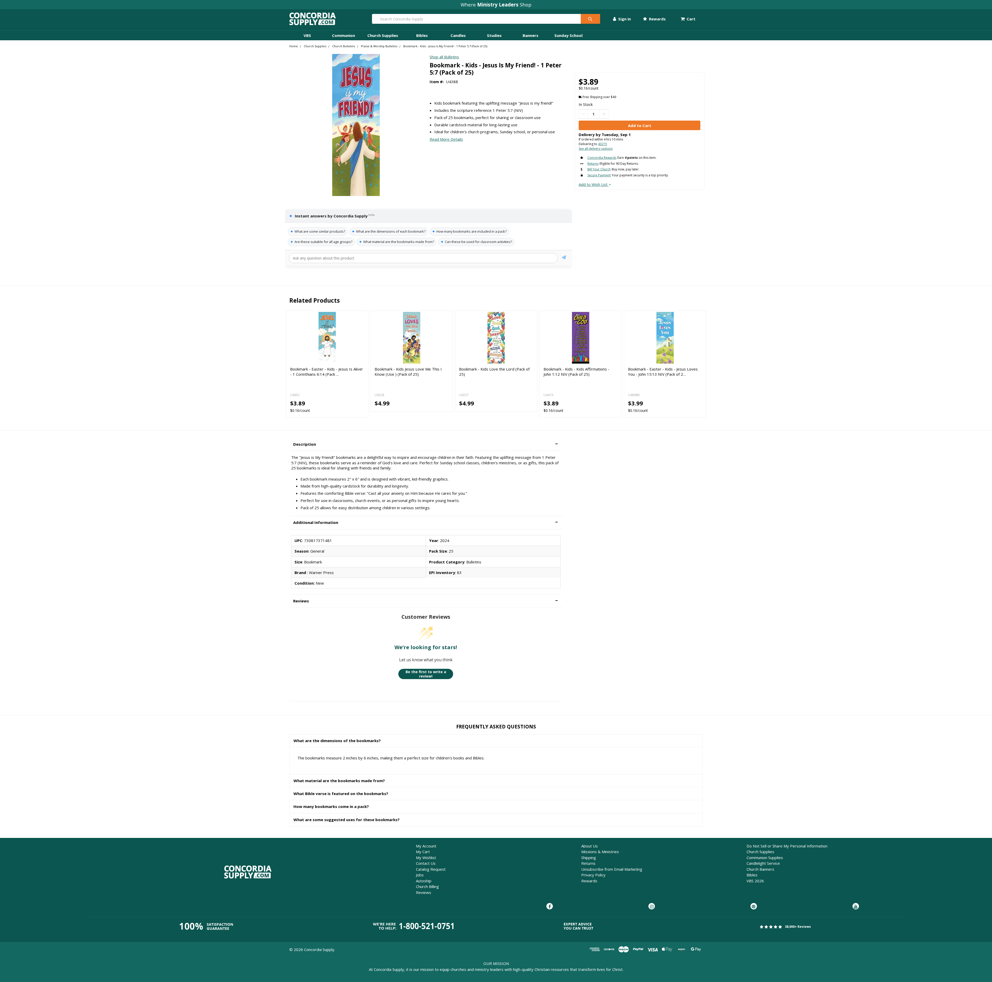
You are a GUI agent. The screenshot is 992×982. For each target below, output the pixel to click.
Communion (343, 35)
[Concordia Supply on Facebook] (549, 906)
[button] (425, 444)
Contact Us (426, 863)
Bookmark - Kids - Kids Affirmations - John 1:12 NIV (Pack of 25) (576, 371)
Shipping (588, 857)
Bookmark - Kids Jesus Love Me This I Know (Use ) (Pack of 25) (408, 371)
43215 (602, 144)
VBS (307, 35)
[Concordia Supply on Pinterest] (753, 906)
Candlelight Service (763, 863)
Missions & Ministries (600, 851)
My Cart (423, 851)
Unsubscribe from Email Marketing (611, 869)
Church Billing (427, 886)
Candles (458, 35)
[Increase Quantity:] (603, 114)
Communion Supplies (765, 857)
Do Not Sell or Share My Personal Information (787, 846)
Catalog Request (431, 869)
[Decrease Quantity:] (583, 114)
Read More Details (446, 139)
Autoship (423, 880)
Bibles (422, 35)
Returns (588, 863)
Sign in (624, 18)
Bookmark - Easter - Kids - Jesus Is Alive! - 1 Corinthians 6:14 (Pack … (326, 371)
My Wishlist (426, 857)
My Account (426, 846)
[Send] (564, 258)
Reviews (423, 892)
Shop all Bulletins (444, 56)
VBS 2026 (755, 880)
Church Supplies (382, 35)
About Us (589, 846)
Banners (530, 35)
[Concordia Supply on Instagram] (651, 906)
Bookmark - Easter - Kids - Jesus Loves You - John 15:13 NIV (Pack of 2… (663, 371)
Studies (494, 35)
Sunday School (568, 35)
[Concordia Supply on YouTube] (856, 906)
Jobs (420, 874)
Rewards (657, 18)
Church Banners (760, 869)
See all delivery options (596, 148)
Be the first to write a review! (426, 674)
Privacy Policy (593, 874)
